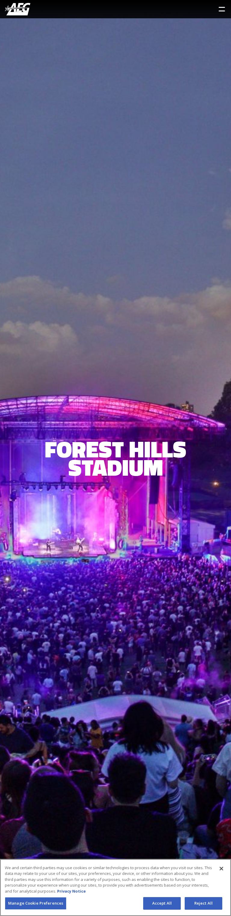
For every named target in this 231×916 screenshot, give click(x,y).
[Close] (221, 868)
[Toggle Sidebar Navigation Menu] (222, 9)
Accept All (162, 903)
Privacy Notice (71, 891)
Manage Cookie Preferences (35, 903)
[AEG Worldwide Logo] (17, 9)
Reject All (203, 903)
